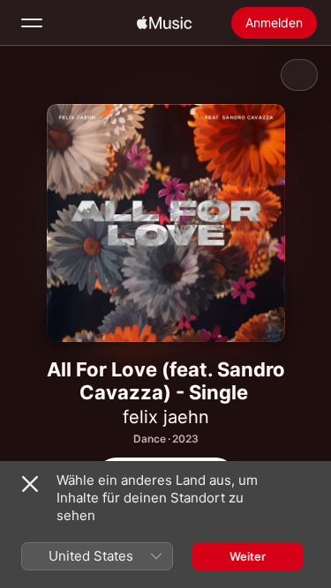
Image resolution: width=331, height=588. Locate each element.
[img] (164, 23)
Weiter (247, 556)
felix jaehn (166, 417)
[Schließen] (30, 484)
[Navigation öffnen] (31, 23)
